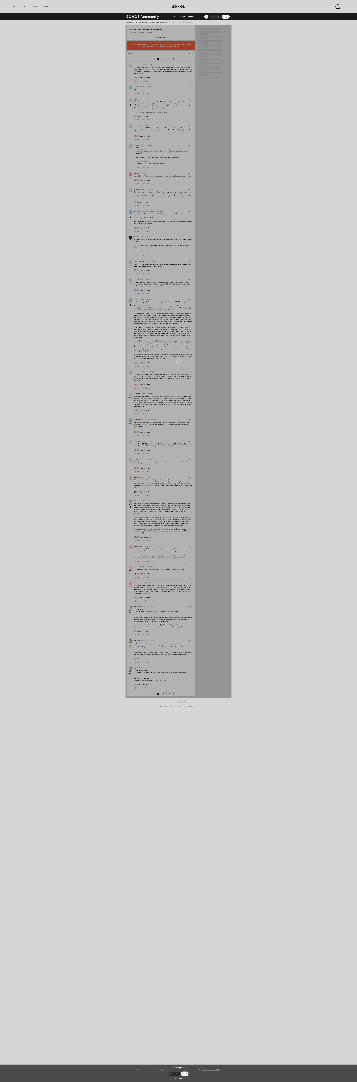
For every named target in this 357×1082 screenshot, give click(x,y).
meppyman (137, 189)
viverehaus (137, 441)
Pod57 (136, 125)
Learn (24, 6)
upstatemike (138, 546)
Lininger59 (137, 372)
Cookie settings (177, 706)
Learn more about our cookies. (211, 1070)
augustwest (137, 567)
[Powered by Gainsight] (178, 702)
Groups (182, 17)
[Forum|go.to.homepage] (142, 17)
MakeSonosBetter (139, 261)
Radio (46, 6)
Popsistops (137, 394)
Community (129, 23)
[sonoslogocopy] (178, 6)
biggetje (136, 607)
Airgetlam (137, 237)
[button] (215, 17)
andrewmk (137, 211)
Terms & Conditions (166, 706)
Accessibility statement (190, 706)
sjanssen (136, 173)
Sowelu (136, 299)
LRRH (136, 99)
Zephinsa (136, 145)
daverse (136, 583)
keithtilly (136, 477)
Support (35, 6)
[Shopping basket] (338, 7)
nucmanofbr (137, 65)
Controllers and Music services (158, 23)
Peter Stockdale (138, 419)
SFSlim (136, 87)
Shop (14, 6)
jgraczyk (136, 279)
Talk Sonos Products (141, 23)
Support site (190, 17)
